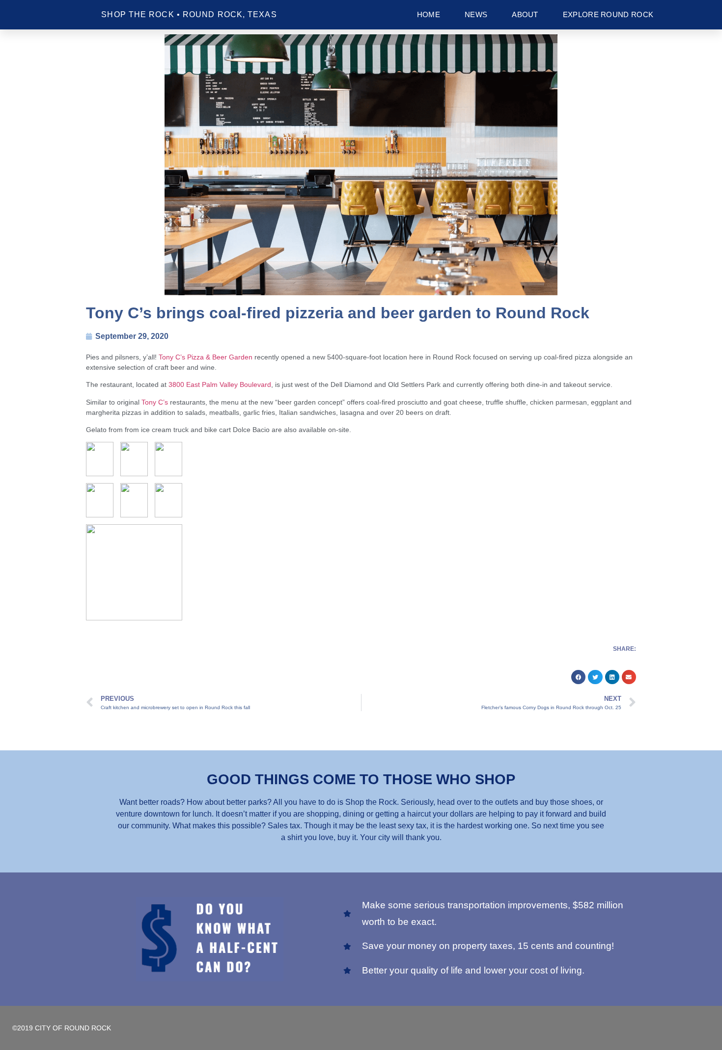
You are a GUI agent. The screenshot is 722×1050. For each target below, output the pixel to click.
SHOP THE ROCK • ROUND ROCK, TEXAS (189, 14)
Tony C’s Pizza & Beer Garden (205, 357)
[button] (578, 677)
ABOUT (525, 14)
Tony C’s (154, 402)
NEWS (476, 14)
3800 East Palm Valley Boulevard (219, 384)
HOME (428, 14)
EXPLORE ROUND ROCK (608, 14)
